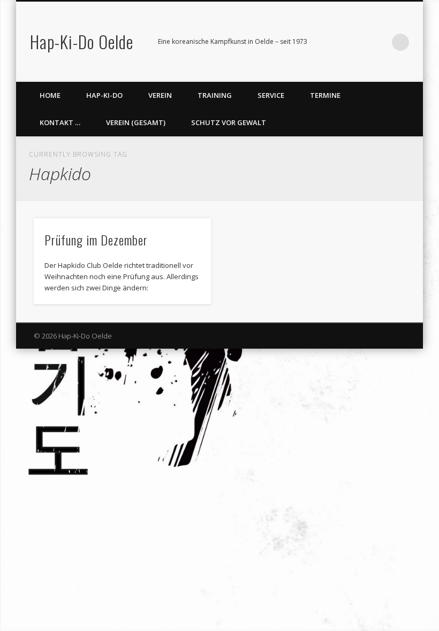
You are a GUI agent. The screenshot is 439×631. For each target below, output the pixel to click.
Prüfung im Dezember (96, 239)
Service (271, 95)
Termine (325, 95)
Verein (160, 95)
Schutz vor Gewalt (228, 122)
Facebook (334, 42)
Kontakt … (60, 122)
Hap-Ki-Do (104, 95)
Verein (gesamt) (135, 122)
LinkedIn (378, 42)
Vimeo (356, 42)
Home (50, 95)
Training (215, 95)
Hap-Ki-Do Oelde (81, 41)
